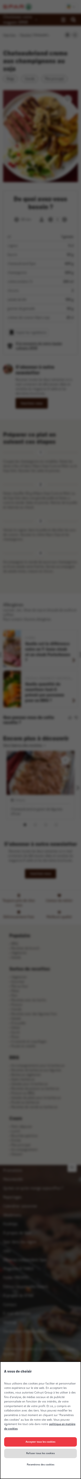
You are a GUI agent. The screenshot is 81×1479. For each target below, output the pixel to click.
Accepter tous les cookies (40, 1441)
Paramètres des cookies (40, 1464)
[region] (40, 1420)
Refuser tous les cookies (40, 1453)
